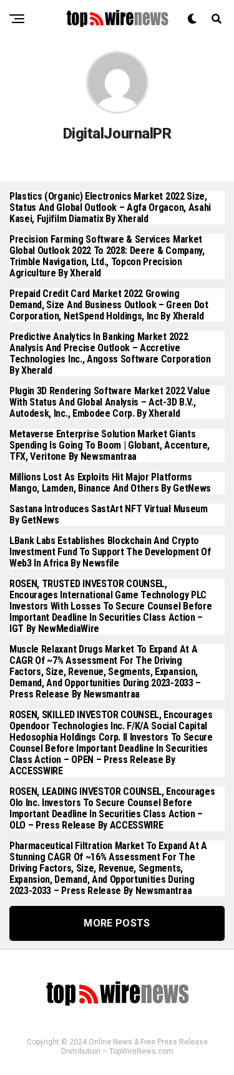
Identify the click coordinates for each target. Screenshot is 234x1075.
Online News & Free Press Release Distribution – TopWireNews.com (134, 1047)
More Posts (117, 923)
